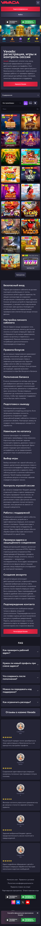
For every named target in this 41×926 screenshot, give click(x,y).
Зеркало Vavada (20, 84)
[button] (2, 30)
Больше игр (20, 275)
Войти (20, 14)
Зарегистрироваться (20, 9)
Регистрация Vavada (20, 631)
